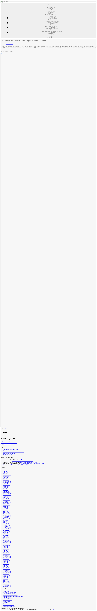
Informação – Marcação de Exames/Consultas (22, 461)
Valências (50, 13)
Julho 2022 (5, 507)
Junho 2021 (6, 520)
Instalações (52, 23)
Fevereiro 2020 (6, 539)
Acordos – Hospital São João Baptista (28, 462)
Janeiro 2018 (6, 570)
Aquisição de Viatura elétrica (9, 453)
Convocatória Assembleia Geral (10, 449)
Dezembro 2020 (7, 527)
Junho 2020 (6, 535)
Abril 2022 (5, 511)
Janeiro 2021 (6, 526)
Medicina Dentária (52, 20)
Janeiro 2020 (6, 540)
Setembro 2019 (6, 545)
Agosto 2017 (6, 576)
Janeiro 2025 (6, 480)
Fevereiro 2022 (6, 513)
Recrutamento (51, 12)
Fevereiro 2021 (6, 525)
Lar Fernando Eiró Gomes (51, 26)
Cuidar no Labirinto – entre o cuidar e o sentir (13, 452)
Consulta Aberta (52, 16)
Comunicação (50, 33)
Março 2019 (6, 552)
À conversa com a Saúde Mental (9, 443)
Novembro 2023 (7, 495)
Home (49, 4)
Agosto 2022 (6, 506)
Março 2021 (6, 524)
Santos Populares (7, 450)
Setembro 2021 (6, 519)
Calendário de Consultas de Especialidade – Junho (32, 463)
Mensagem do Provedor (51, 9)
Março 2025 (6, 478)
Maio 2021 (5, 521)
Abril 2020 (5, 536)
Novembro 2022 (7, 502)
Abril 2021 (5, 522)
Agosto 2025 (6, 477)
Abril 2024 (5, 490)
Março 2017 (6, 581)
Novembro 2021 (7, 516)
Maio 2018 (5, 565)
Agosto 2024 (6, 486)
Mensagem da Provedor (26, 459)
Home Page (6, 591)
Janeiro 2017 (6, 584)
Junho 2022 (6, 508)
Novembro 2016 (7, 586)
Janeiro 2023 (6, 501)
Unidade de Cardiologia (52, 22)
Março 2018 (6, 567)
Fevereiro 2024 (6, 492)
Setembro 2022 (6, 505)
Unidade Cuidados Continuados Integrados (13, 596)
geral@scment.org (55, 609)
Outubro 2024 (6, 483)
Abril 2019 (5, 551)
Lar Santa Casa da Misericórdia (51, 28)
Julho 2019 (5, 547)
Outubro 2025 (6, 476)
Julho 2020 (5, 534)
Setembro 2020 (6, 531)
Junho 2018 (6, 564)
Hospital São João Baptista (51, 15)
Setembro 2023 (6, 496)
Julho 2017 (5, 577)
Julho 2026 (5, 470)
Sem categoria (8, 428)
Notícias (51, 36)
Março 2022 (6, 512)
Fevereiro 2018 (6, 569)
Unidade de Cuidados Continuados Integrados (51, 31)
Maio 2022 (5, 510)
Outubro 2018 (6, 559)
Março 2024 (6, 491)
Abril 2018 (5, 566)
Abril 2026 (5, 472)
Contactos (52, 25)
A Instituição (50, 6)
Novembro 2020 (7, 529)
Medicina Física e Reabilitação (52, 21)
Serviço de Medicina (8, 598)
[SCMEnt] (4, 1)
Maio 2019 (5, 550)
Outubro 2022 (6, 503)
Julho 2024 (5, 487)
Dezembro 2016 (7, 585)
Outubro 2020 (6, 530)
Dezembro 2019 (7, 541)
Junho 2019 (6, 549)
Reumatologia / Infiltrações (24, 464)
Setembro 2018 (6, 560)
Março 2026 (6, 473)
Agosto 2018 (6, 561)
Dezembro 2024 (7, 481)
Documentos (51, 8)
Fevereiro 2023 (6, 500)
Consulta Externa (52, 17)
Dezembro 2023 (7, 493)
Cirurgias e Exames (52, 18)
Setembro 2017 (6, 575)
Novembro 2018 (7, 557)
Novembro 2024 (7, 482)
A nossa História (51, 7)
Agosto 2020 (6, 532)
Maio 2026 (5, 471)
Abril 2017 (5, 580)
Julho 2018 (5, 562)
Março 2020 (6, 537)
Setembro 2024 (6, 485)
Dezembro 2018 (7, 556)
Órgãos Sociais (51, 11)
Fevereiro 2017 (6, 582)
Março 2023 (6, 498)
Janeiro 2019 (6, 555)
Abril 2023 (5, 497)
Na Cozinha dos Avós (8, 454)
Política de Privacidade (8, 605)
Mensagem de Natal (6, 441)
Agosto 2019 (6, 546)
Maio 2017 (5, 579)
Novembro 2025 (7, 475)
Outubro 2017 (6, 574)
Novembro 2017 (7, 572)
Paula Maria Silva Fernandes (9, 464)
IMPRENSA (51, 35)
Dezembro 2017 (7, 571)
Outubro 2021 (6, 517)
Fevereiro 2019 (6, 554)
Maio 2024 (5, 488)
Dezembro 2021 (7, 515)
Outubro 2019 (6, 544)
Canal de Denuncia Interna (9, 606)
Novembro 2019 (7, 542)
